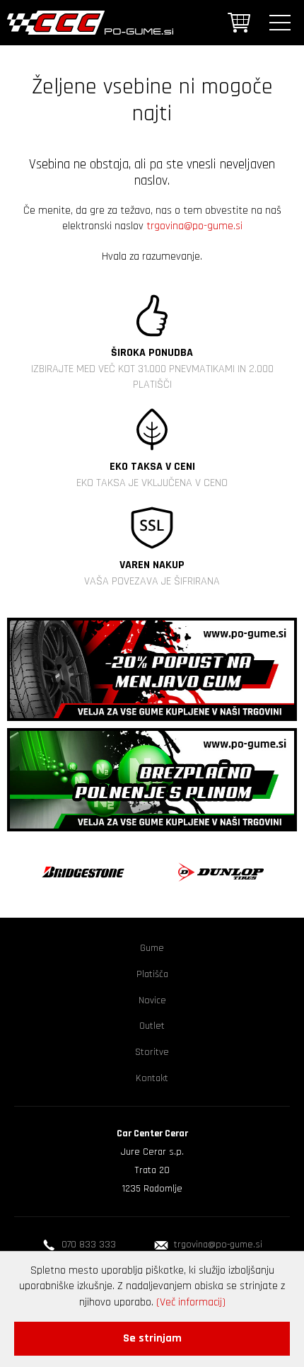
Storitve (152, 1052)
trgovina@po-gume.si (194, 226)
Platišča (152, 974)
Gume (152, 948)
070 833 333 (89, 1244)
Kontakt (152, 1078)
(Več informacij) (191, 1302)
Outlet (152, 1026)
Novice (152, 1000)
